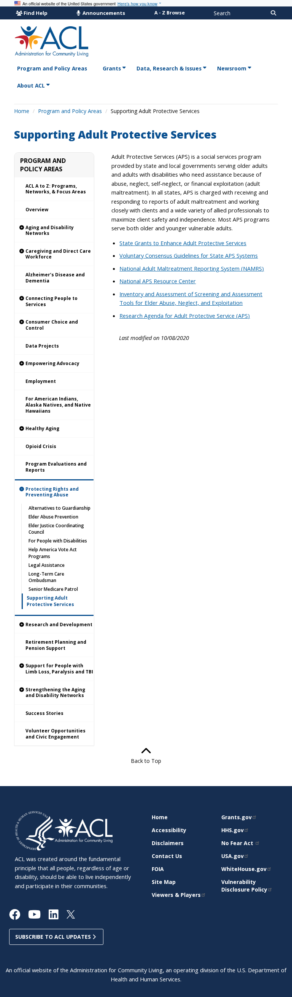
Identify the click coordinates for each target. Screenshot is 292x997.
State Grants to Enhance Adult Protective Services (182, 243)
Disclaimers (168, 843)
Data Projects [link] (42, 346)
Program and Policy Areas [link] (52, 68)
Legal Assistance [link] (47, 565)
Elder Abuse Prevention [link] (53, 517)
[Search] (273, 12)
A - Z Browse (169, 13)
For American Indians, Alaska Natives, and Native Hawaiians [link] (58, 405)
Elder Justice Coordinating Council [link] (56, 528)
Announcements (103, 13)
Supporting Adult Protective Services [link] (50, 601)
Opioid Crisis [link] (40, 446)
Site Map (164, 881)
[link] (54, 230)
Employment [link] (40, 381)
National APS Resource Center (157, 281)
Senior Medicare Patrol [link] (53, 589)
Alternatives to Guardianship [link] (59, 508)
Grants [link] (112, 68)
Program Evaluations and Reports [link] (56, 467)
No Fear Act (238, 843)
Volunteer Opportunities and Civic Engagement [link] (55, 733)
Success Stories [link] (44, 713)
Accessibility (169, 830)
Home (21, 111)
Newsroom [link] (231, 68)
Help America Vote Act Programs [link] (53, 552)
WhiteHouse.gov (244, 869)
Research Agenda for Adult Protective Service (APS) (184, 315)
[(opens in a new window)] (35, 830)
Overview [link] (36, 209)
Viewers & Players (176, 894)
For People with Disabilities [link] (58, 541)
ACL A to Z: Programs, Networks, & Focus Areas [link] (55, 189)
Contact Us (167, 856)
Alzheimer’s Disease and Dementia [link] (55, 277)
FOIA (158, 869)
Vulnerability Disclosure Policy (244, 885)
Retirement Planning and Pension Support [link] (55, 645)
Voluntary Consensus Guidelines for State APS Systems (188, 255)
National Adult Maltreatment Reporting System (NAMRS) (191, 268)
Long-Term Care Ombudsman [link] (46, 577)
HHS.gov (232, 830)
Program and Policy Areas (70, 111)
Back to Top (146, 760)
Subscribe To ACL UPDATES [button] (53, 936)
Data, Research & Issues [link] (169, 68)
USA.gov (232, 856)
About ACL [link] (31, 85)
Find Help (36, 13)
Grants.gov (236, 817)
